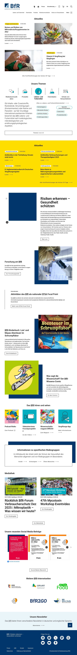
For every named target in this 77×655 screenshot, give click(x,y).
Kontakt (22, 648)
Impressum (30, 648)
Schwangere (33, 461)
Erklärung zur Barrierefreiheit (24, 651)
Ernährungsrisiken (42, 117)
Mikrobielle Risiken (42, 110)
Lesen (7, 43)
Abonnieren (36, 625)
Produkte (35, 12)
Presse (43, 6)
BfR (17, 116)
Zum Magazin (44, 432)
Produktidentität (61, 115)
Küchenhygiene (41, 107)
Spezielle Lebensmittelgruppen (64, 107)
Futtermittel (60, 111)
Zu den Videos (27, 435)
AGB (15, 648)
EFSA (44, 294)
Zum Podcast (9, 430)
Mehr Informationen (64, 430)
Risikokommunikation (44, 12)
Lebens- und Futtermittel (18, 12)
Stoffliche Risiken (42, 113)
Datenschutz (10, 651)
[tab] (11, 94)
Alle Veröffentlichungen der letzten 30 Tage (36, 76)
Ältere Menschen (49, 461)
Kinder (21, 461)
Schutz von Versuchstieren (58, 12)
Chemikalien (29, 12)
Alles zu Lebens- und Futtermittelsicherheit (51, 103)
